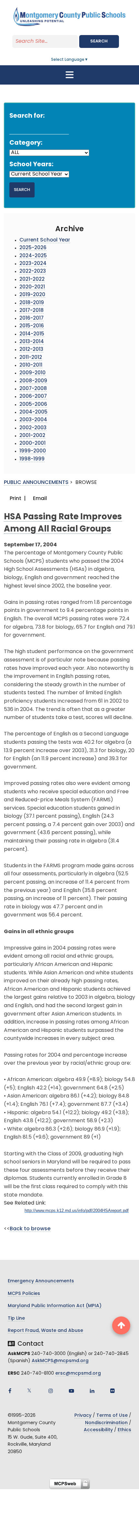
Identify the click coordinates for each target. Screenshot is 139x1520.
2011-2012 (30, 357)
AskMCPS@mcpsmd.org (60, 1361)
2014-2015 (31, 334)
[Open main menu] (69, 75)
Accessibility (98, 1430)
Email (39, 498)
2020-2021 (32, 287)
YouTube (71, 1391)
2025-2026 (33, 248)
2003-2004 (33, 420)
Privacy (82, 1415)
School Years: (31, 165)
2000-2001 (32, 443)
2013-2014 (31, 342)
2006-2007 (33, 396)
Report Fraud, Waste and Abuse (45, 1330)
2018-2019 (31, 303)
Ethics (124, 1430)
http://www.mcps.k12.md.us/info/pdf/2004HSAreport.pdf (77, 1210)
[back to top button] (121, 1325)
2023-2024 (33, 263)
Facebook (10, 1391)
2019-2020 (32, 295)
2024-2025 (33, 256)
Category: (25, 143)
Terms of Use (112, 1415)
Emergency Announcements (41, 1281)
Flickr (112, 1391)
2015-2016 (31, 326)
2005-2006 (33, 404)
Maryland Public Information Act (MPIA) (55, 1306)
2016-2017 (31, 318)
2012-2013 (31, 349)
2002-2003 (33, 428)
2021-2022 (32, 279)
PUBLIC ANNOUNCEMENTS (36, 482)
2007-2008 (33, 389)
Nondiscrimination (106, 1423)
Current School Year (44, 240)
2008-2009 (33, 381)
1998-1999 (32, 459)
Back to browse (30, 1229)
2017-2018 (31, 310)
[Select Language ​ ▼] (88, 60)
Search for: (27, 116)
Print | (17, 498)
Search (99, 41)
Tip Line (16, 1318)
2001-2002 (32, 435)
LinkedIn (92, 1391)
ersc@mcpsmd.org (78, 1373)
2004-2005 (33, 412)
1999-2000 (32, 451)
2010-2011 (30, 365)
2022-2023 (32, 271)
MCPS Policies (24, 1293)
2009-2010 (32, 373)
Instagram (51, 1391)
